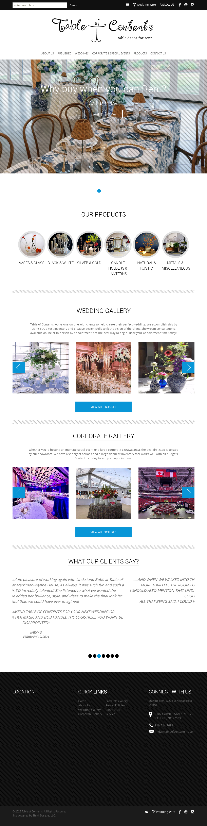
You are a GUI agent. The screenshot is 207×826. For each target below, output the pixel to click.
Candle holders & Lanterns (117, 268)
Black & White (61, 262)
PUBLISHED (64, 53)
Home (82, 701)
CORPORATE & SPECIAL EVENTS (111, 53)
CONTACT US (158, 53)
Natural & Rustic (146, 265)
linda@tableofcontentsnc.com (175, 732)
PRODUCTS (140, 53)
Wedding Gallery (89, 710)
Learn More (104, 114)
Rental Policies (115, 705)
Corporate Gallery (90, 714)
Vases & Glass (31, 262)
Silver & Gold (89, 262)
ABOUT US (47, 53)
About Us (84, 705)
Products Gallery (117, 701)
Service (110, 714)
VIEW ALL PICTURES (103, 407)
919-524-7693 (164, 725)
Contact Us (113, 710)
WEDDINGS (82, 53)
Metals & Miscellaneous (176, 265)
